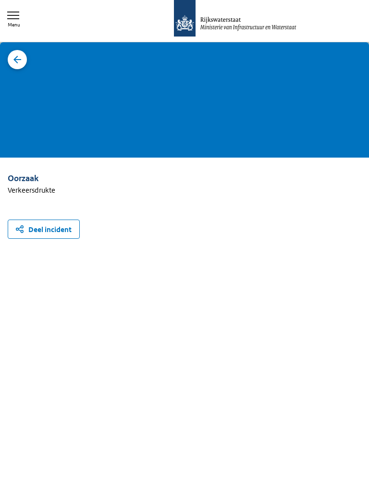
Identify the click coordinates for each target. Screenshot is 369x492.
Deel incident (50, 229)
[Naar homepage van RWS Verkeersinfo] (235, 19)
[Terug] (17, 59)
